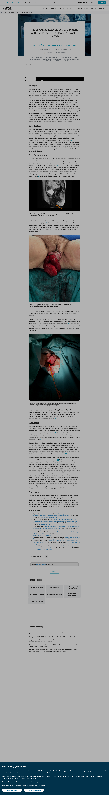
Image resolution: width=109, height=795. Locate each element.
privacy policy (11, 782)
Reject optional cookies (34, 790)
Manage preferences (8, 785)
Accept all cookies (12, 790)
